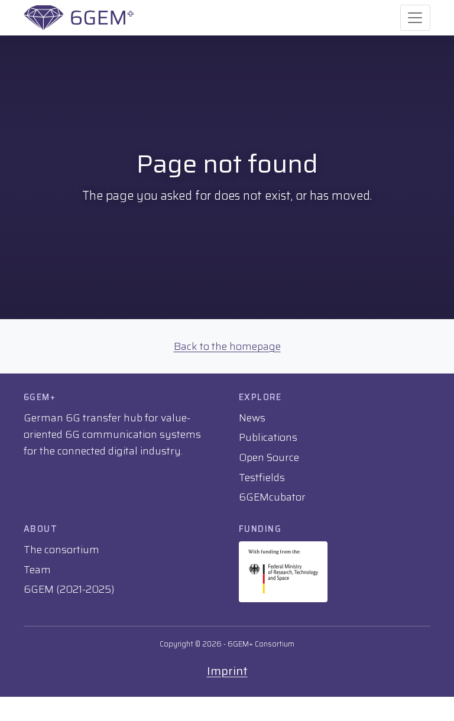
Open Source (269, 457)
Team (37, 569)
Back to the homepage (227, 346)
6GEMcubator (272, 497)
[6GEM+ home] (79, 18)
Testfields (262, 477)
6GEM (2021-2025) (69, 589)
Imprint (227, 670)
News (252, 418)
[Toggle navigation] (415, 18)
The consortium (61, 549)
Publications (268, 437)
